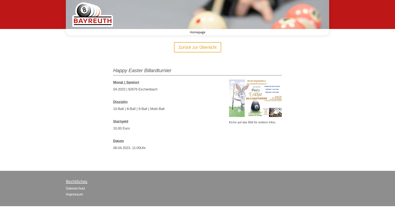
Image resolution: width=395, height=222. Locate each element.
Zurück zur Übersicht (198, 47)
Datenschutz (75, 188)
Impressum (74, 194)
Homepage (197, 32)
